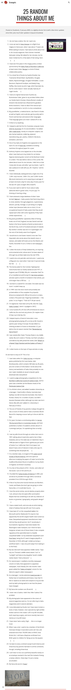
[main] (35, 15)
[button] (2, 2)
